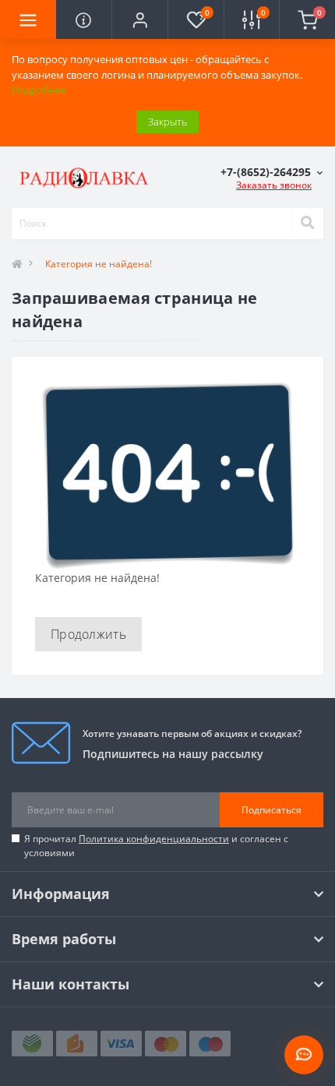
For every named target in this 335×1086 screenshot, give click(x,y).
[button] (139, 19)
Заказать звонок (274, 185)
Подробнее (39, 90)
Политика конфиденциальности (154, 838)
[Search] (307, 223)
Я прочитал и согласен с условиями (156, 845)
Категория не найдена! (98, 263)
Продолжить (88, 634)
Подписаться (272, 809)
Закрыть (167, 122)
